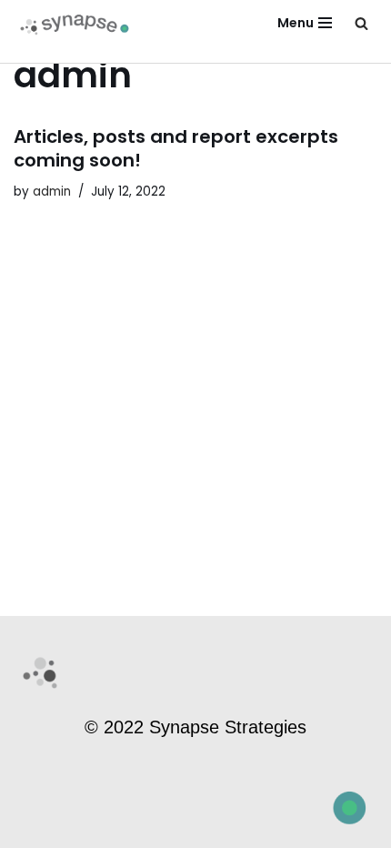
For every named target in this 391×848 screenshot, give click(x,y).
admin (52, 191)
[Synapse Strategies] (77, 23)
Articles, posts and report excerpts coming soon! (176, 148)
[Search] (361, 23)
